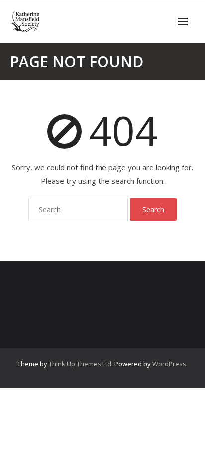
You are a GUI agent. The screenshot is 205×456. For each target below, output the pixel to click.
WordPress (169, 363)
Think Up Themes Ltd (80, 363)
